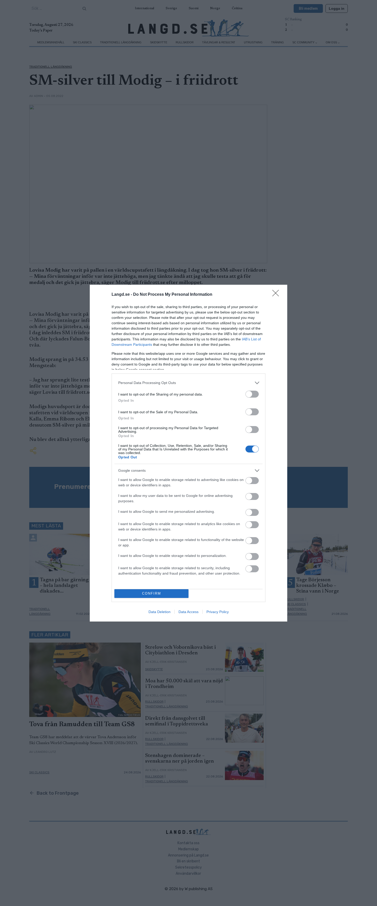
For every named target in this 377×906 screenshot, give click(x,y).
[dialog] (188, 453)
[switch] (252, 394)
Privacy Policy (217, 612)
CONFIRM (151, 593)
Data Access (188, 612)
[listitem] (188, 383)
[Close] (277, 295)
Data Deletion (159, 612)
